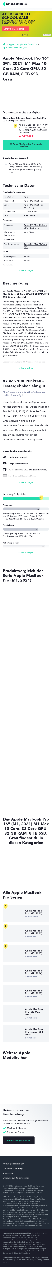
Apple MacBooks (11, 854)
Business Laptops (11, 870)
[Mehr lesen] (26, 271)
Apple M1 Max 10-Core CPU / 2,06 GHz (35, 226)
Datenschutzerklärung (13, 1168)
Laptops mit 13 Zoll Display (16, 880)
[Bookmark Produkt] (3, 590)
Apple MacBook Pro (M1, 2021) (18, 47)
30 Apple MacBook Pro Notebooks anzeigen (26, 145)
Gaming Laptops (11, 875)
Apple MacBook (31, 304)
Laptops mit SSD (11, 308)
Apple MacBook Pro (27, 44)
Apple (11, 44)
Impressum (8, 1173)
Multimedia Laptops (13, 865)
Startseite (4, 44)
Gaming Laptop (14, 301)
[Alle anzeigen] (26, 482)
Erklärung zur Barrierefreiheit (16, 1178)
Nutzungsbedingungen (13, 1164)
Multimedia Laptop (12, 304)
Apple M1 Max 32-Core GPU (15, 744)
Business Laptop (31, 301)
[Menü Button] (47, 4)
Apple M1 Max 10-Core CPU (15, 718)
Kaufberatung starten (17, 1140)
